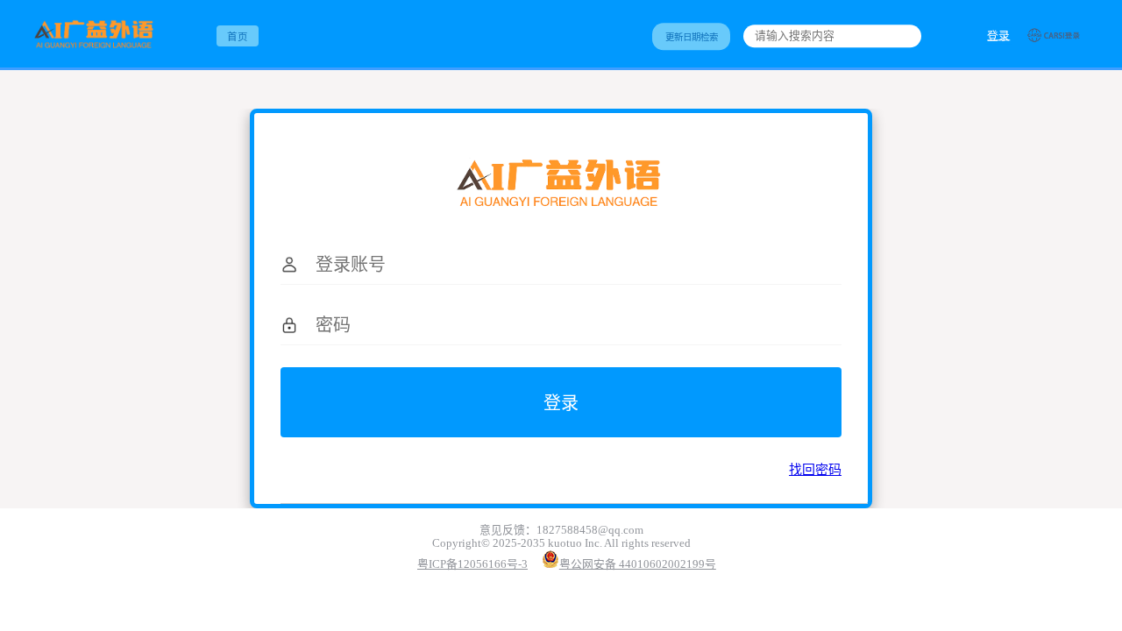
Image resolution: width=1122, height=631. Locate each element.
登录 (998, 36)
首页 (237, 37)
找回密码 (815, 470)
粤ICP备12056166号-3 (472, 564)
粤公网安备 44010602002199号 (637, 564)
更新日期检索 (691, 37)
